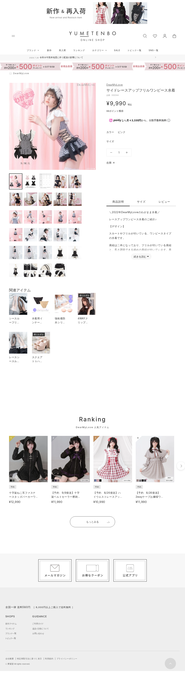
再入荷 (62, 50)
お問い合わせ (38, 633)
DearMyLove (114, 84)
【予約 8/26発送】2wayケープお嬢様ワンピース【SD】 (150, 496)
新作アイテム (10, 624)
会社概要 (9, 658)
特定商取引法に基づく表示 (29, 658)
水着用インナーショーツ (37, 322)
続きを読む (140, 256)
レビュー (164, 201)
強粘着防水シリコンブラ (60, 322)
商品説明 (118, 201)
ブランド (31, 50)
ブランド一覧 (10, 633)
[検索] (145, 36)
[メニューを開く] (13, 36)
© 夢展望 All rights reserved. (17, 663)
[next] (181, 466)
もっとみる (92, 521)
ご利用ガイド (37, 624)
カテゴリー (98, 50)
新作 (49, 50)
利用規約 (49, 658)
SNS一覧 (153, 50)
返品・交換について (40, 628)
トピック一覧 (134, 50)
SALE (117, 50)
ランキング (79, 50)
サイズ (141, 201)
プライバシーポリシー (67, 658)
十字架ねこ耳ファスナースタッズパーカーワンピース (22, 496)
